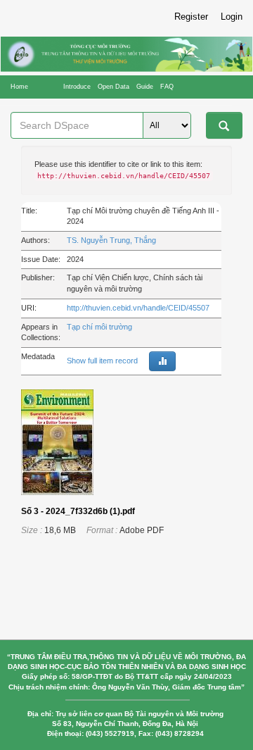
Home (19, 86)
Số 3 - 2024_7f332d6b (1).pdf (78, 511)
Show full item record (102, 360)
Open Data (113, 86)
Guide (144, 86)
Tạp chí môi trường (99, 327)
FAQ (167, 86)
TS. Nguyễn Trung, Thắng (111, 240)
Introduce (77, 86)
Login (231, 16)
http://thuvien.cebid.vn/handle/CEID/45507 (138, 308)
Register (191, 16)
